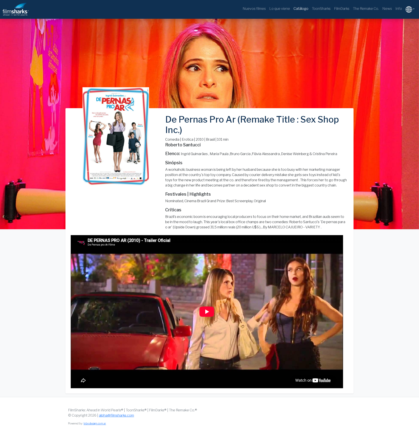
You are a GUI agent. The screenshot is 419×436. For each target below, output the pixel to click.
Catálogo (301, 9)
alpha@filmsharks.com (116, 415)
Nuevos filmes (254, 9)
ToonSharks (321, 9)
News (387, 9)
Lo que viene (279, 9)
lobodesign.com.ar (95, 423)
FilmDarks (341, 9)
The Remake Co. (366, 9)
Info (398, 9)
